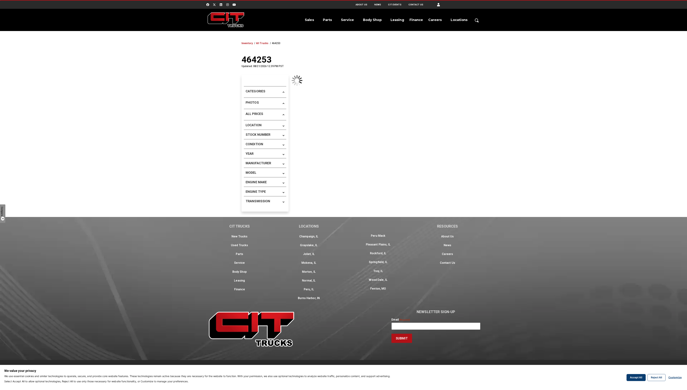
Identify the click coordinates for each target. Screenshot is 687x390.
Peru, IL (309, 289)
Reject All (656, 377)
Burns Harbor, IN (309, 298)
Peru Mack (378, 235)
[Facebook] (208, 5)
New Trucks (239, 236)
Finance (416, 20)
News (377, 4)
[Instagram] (227, 5)
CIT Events (394, 4)
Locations (459, 20)
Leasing (397, 20)
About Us (361, 4)
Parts (327, 20)
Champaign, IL (308, 236)
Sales (309, 20)
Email (400, 319)
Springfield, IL (378, 262)
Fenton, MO (378, 288)
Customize (675, 377)
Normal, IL (309, 280)
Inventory (247, 43)
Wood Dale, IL (378, 280)
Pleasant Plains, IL (378, 244)
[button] (438, 4)
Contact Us (415, 4)
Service (347, 20)
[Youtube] (234, 5)
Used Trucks (239, 245)
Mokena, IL (308, 262)
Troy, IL (378, 271)
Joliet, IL (309, 254)
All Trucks (262, 43)
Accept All (636, 377)
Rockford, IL (378, 253)
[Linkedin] (221, 5)
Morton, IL (309, 271)
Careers (435, 20)
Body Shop (372, 20)
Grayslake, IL (309, 245)
